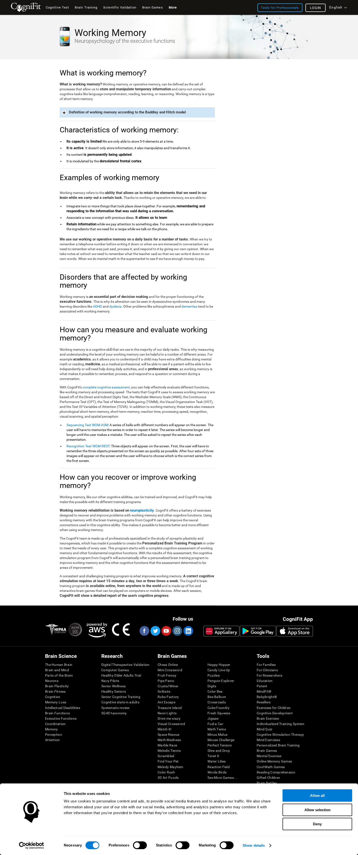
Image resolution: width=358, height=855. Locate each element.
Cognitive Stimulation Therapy (280, 734)
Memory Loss (55, 702)
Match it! (165, 729)
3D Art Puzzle (168, 778)
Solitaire (164, 691)
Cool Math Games (271, 767)
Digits (212, 686)
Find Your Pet (168, 761)
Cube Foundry (218, 708)
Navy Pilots (110, 681)
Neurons (51, 681)
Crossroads (216, 702)
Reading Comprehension (276, 772)
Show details (254, 845)
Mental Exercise (269, 756)
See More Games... (222, 778)
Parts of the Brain (59, 675)
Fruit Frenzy (167, 675)
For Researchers (269, 675)
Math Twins (216, 729)
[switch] (140, 845)
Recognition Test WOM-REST (88, 446)
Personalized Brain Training (278, 745)
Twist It (213, 756)
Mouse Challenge (220, 740)
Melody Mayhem (170, 767)
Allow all (317, 795)
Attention (52, 740)
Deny (317, 824)
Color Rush (166, 772)
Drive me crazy (169, 718)
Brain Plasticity (57, 686)
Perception (53, 734)
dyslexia (115, 306)
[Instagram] (177, 631)
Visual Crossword (171, 724)
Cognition (52, 697)
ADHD (97, 306)
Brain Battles (267, 783)
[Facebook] (144, 631)
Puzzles (213, 675)
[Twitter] (155, 631)
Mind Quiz (265, 729)
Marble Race (167, 745)
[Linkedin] (188, 631)
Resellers (264, 702)
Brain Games (267, 751)
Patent (262, 686)
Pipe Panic (166, 681)
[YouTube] (166, 631)
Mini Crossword (170, 670)
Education (265, 681)
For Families (266, 665)
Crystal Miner (168, 686)
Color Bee (215, 691)
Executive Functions (60, 718)
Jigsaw (213, 718)
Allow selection (317, 810)
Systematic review (115, 708)
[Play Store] (258, 631)
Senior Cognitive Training (120, 697)
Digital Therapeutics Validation (125, 665)
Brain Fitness (55, 691)
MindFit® (264, 691)
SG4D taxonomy (114, 713)
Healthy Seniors (113, 691)
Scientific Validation (119, 7)
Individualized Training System (280, 724)
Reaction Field (218, 767)
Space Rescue (168, 734)
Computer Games (115, 670)
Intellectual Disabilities (62, 708)
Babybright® (267, 697)
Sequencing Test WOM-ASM (87, 425)
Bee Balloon (216, 697)
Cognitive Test (57, 7)
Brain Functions (57, 713)
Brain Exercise (268, 718)
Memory (51, 729)
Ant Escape (166, 702)
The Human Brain (58, 665)
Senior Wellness (113, 686)
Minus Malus (217, 734)
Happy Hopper (218, 665)
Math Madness (169, 740)
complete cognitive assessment (106, 387)
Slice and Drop (218, 751)
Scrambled (166, 756)
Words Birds (216, 772)
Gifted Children (268, 778)
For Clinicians (267, 670)
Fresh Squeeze (218, 713)
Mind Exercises (268, 740)
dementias (189, 306)
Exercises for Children (274, 708)
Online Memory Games (274, 761)
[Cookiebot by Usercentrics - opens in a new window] (31, 845)
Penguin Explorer (220, 681)
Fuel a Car (215, 724)
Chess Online (168, 665)
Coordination (55, 724)
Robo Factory (168, 697)
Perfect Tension (219, 745)
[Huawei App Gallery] (221, 631)
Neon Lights (167, 713)
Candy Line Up (218, 670)
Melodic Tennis (169, 751)
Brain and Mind (57, 670)
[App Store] (294, 631)
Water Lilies (216, 761)
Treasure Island (170, 708)
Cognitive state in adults (120, 702)
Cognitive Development (275, 713)
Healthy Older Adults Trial (121, 675)
